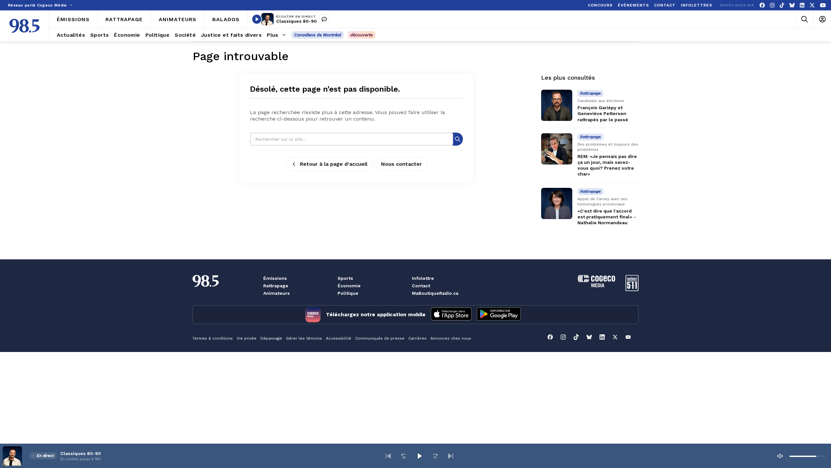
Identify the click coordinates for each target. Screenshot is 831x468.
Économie (349, 285)
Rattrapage (275, 285)
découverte (361, 34)
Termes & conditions (212, 338)
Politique (348, 293)
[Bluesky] (792, 5)
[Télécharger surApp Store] (451, 314)
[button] (388, 455)
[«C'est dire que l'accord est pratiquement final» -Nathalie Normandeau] (556, 203)
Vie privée (246, 338)
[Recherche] (458, 139)
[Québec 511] (632, 289)
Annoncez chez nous (450, 338)
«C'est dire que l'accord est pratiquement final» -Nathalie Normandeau (606, 216)
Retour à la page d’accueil (333, 164)
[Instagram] (772, 5)
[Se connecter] (822, 19)
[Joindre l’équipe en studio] (324, 19)
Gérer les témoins (304, 338)
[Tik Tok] (782, 5)
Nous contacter (401, 164)
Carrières (417, 338)
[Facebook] (762, 5)
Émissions (275, 278)
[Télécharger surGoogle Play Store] (499, 314)
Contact (421, 285)
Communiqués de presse (379, 338)
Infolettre (423, 278)
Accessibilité (338, 338)
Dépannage (271, 338)
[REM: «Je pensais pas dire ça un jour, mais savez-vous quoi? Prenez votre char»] (556, 148)
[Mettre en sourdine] (779, 456)
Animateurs (276, 293)
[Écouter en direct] (257, 19)
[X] (812, 5)
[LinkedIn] (802, 5)
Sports (345, 278)
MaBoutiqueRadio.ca (435, 293)
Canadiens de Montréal (317, 34)
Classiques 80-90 (296, 21)
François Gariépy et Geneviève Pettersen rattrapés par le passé (602, 113)
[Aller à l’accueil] (24, 26)
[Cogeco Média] (596, 285)
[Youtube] (823, 5)
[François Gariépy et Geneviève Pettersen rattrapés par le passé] (556, 105)
